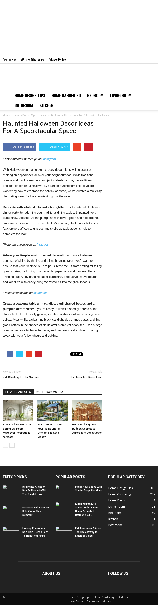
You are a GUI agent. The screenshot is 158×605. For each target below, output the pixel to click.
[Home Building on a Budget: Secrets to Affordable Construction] (87, 410)
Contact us (9, 59)
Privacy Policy (57, 59)
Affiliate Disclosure (32, 59)
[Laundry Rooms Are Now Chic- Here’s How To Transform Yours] (11, 532)
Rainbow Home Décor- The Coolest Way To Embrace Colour (88, 532)
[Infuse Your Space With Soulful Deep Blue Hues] (64, 490)
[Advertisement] (79, 29)
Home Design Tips (30, 95)
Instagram (49, 159)
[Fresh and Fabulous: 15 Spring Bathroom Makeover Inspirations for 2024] (18, 410)
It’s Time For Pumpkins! (86, 377)
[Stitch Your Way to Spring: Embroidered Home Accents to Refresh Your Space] (64, 508)
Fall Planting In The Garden (21, 377)
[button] (150, 100)
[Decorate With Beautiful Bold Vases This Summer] (11, 511)
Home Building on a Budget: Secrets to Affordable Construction (87, 428)
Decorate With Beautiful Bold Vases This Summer (35, 511)
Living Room (120, 95)
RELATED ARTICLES (18, 392)
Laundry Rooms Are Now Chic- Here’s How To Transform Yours (35, 532)
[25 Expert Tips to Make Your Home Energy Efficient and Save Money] (52, 410)
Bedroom (95, 95)
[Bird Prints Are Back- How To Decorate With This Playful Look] (11, 490)
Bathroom (24, 105)
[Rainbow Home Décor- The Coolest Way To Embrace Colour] (64, 532)
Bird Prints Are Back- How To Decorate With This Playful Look (34, 490)
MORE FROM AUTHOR (50, 392)
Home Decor (116, 500)
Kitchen (46, 105)
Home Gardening (66, 95)
